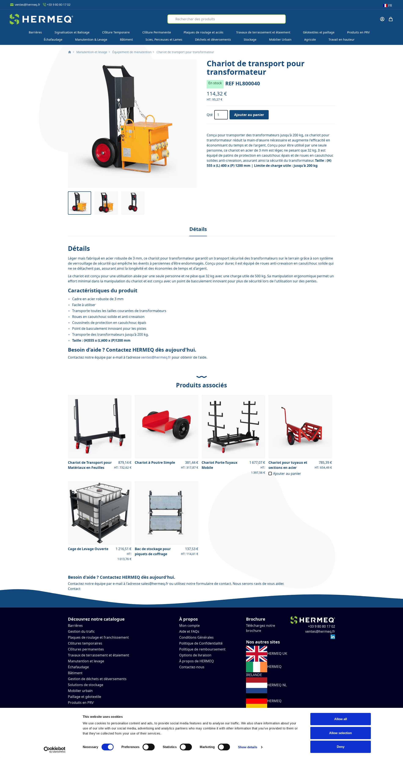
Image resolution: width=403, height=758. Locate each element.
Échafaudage (53, 39)
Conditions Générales (196, 637)
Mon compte (189, 625)
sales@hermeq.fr (154, 583)
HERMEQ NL (277, 685)
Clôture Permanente (156, 32)
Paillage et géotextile (84, 696)
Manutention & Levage (91, 39)
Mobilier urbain (80, 690)
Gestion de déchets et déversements (97, 679)
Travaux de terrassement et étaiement (263, 32)
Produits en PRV (358, 32)
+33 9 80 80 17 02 (58, 5)
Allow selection (340, 733)
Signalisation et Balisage (72, 32)
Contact (74, 588)
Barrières (35, 32)
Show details (247, 747)
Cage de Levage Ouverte (88, 549)
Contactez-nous (191, 667)
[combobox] (226, 19)
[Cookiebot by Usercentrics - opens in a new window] (54, 750)
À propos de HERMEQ (196, 661)
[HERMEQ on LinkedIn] (332, 636)
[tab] (198, 229)
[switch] (149, 747)
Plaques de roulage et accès (203, 32)
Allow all (340, 719)
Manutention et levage (91, 52)
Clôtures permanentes (86, 649)
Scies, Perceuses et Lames (164, 39)
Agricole (310, 39)
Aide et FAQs (189, 631)
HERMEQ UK (277, 653)
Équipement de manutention (131, 52)
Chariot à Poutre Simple (155, 462)
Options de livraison (195, 655)
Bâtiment (126, 39)
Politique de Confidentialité (201, 643)
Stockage (250, 39)
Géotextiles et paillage (318, 32)
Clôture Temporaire (116, 32)
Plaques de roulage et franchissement (98, 637)
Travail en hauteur (342, 39)
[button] (132, 123)
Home (69, 52)
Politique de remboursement (202, 649)
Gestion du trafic (81, 631)
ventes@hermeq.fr (27, 5)
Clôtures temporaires (85, 643)
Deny (340, 746)
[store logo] (41, 19)
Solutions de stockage (86, 684)
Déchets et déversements (213, 39)
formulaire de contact (213, 583)
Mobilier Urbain (280, 39)
